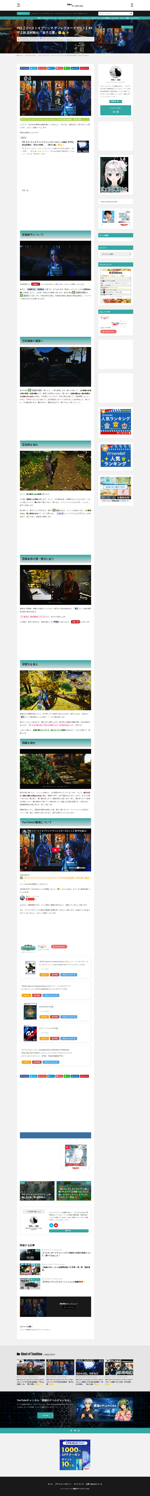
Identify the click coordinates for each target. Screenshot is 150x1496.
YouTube (45, 1415)
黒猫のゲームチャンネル (81, 1488)
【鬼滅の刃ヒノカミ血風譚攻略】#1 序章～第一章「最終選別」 (66, 1268)
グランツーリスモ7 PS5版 (48, 1028)
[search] (131, 13)
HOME (20, 55)
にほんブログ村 (43, 949)
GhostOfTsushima (24, 40)
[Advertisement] (55, 210)
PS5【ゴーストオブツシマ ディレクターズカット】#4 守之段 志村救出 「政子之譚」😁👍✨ (64, 55)
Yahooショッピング (68, 974)
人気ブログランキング (28, 952)
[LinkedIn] (75, 68)
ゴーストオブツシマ (35, 40)
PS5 (56, 38)
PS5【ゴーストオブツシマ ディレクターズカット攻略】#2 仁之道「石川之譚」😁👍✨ (119, 1382)
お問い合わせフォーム (94, 1484)
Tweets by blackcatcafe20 (108, 201)
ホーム (50, 1484)
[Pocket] (59, 68)
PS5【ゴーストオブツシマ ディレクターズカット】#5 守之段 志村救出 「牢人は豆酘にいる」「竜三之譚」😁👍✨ (30, 1382)
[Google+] (42, 68)
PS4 (53, 38)
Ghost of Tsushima (47, 38)
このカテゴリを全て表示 (116, 296)
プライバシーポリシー (63, 1484)
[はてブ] (51, 68)
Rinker (47, 968)
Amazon (44, 974)
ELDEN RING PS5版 (46, 1007)
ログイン (38, 1329)
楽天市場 (55, 974)
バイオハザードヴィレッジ (63, 13)
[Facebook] (24, 68)
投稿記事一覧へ (115, 101)
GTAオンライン (83, 13)
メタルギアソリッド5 (37, 13)
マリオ (75, 13)
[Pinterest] (84, 68)
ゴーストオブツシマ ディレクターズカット (53, 40)
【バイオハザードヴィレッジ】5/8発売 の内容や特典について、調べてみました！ (66, 1254)
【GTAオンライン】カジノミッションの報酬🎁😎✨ (63, 1282)
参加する (128, 298)
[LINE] (67, 68)
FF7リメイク (49, 13)
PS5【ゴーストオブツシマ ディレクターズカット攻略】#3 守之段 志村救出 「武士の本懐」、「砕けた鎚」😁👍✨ (48, 143)
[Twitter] (34, 68)
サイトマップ (79, 1484)
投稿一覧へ (68, 1230)
